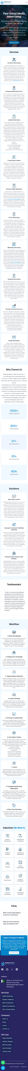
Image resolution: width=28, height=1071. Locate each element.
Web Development (8, 1003)
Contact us (5, 1029)
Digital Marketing (7, 996)
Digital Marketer (7, 1038)
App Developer (6, 1048)
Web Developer (7, 1045)
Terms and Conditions (14, 1066)
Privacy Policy (24, 1066)
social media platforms (17, 262)
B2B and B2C (16, 80)
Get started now (14, 952)
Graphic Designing (8, 999)
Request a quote (14, 42)
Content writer (6, 1051)
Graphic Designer (7, 1041)
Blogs (4, 1022)
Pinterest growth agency (14, 199)
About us (5, 1019)
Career (4, 1025)
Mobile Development (8, 1006)
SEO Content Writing (8, 1009)
